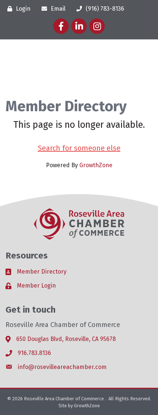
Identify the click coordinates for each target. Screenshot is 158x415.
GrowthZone (95, 165)
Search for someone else (79, 148)
